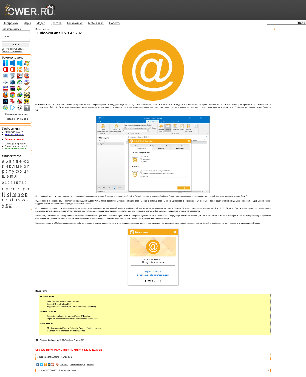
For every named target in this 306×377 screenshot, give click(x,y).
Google (90, 364)
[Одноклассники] (45, 364)
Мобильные (96, 23)
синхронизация (77, 364)
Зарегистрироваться (12, 51)
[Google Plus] (53, 364)
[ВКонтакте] (38, 364)
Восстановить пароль (13, 49)
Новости (114, 23)
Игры (27, 23)
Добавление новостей (16, 146)
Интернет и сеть (42, 29)
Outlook (64, 364)
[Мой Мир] (49, 364)
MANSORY (46, 370)
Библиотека (75, 23)
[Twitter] (42, 364)
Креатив (56, 23)
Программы (10, 23)
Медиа (40, 23)
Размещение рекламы (16, 144)
